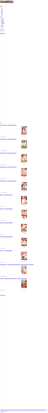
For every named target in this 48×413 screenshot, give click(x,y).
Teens (1, 15)
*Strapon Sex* (11, 409)
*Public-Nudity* (18, 409)
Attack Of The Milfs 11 (8, 222)
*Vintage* (7, 409)
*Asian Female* (33, 409)
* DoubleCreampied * (36, 410)
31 (0, 31)
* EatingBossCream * (32, 410)
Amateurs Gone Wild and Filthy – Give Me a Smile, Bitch (15, 278)
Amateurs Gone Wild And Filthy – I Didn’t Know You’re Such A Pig (21, 264)
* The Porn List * (44, 410)
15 (3, 29)
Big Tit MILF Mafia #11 (11, 180)
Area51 (2, 20)
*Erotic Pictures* (43, 409)
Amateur (2, 264)
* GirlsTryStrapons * (28, 410)
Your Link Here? (1, 412)
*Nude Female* (26, 409)
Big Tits (1, 125)
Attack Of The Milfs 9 (8, 250)
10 (0, 29)
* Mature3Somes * (24, 410)
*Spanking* (13, 409)
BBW (1, 9)
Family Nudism (2, 23)
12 (1, 29)
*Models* (9, 409)
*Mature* (29, 409)
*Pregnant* (21, 409)
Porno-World (2, 19)
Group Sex (2, 12)
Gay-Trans (2, 11)
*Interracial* (36, 409)
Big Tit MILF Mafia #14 (11, 125)
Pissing (2, 14)
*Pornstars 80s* (23, 409)
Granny (2, 24)
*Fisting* (46, 409)
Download (24, 177)
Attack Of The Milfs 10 (8, 236)
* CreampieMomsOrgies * (40, 410)
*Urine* (3, 409)
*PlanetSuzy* (1, 409)
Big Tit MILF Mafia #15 (11, 139)
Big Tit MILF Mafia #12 (11, 166)
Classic (2, 10)
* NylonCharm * (10, 410)
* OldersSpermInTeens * (7, 410)
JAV (1, 13)
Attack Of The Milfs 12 (8, 208)
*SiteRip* (47, 410)
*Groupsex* (41, 409)
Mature (5, 125)
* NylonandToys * (13, 410)
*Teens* (5, 409)
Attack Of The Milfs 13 (8, 194)
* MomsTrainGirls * (17, 410)
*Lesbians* (31, 409)
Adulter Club (2, 22)
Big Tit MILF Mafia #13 (11, 153)
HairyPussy (2, 21)
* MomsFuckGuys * (21, 410)
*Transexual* (38, 409)
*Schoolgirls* (16, 409)
